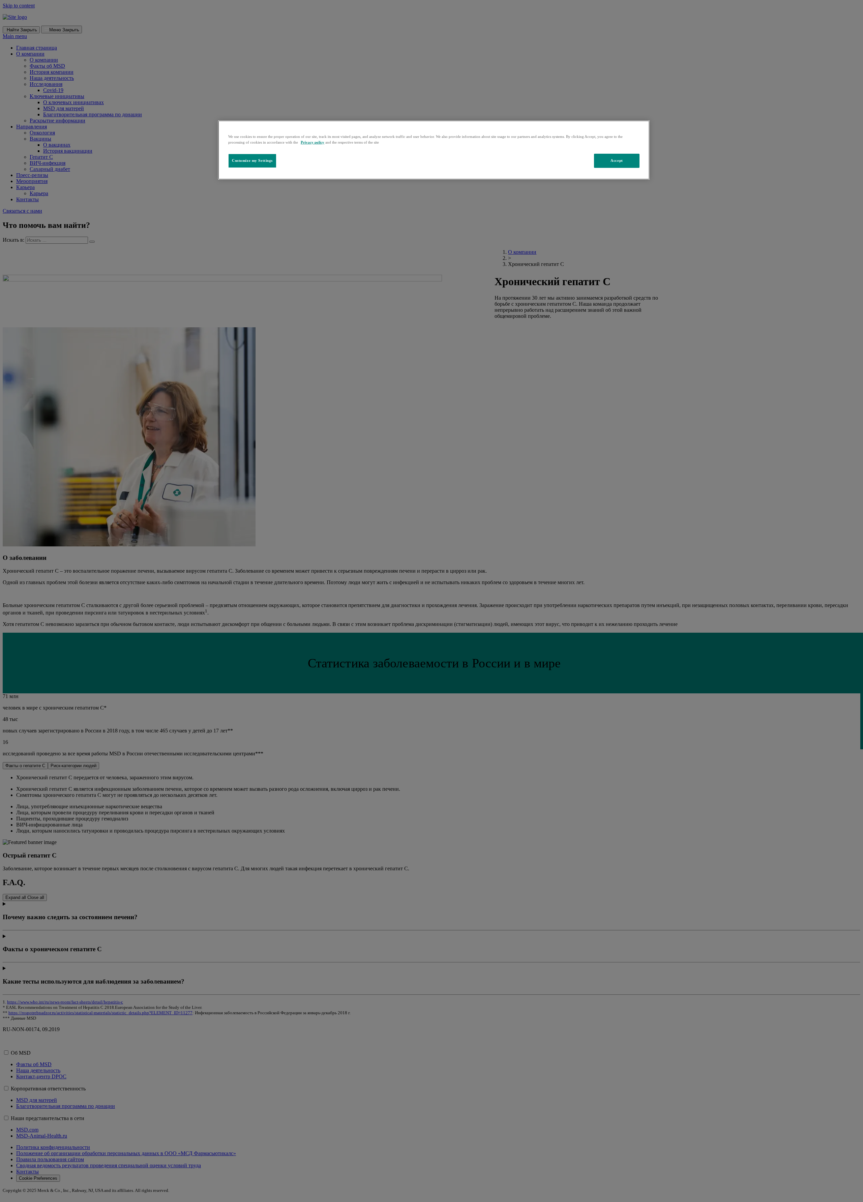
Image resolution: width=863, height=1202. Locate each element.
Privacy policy (312, 142)
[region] (434, 150)
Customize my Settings (252, 160)
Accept (617, 160)
